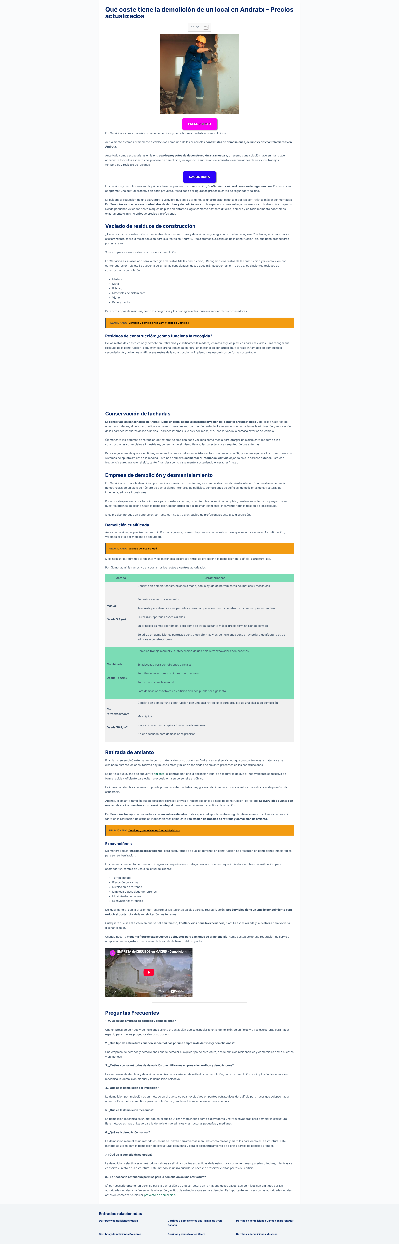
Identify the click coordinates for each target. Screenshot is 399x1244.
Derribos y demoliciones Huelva (118, 1220)
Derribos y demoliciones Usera (186, 1234)
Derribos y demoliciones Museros (256, 1234)
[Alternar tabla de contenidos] (204, 27)
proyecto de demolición (159, 1195)
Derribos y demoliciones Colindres (120, 1234)
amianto (159, 773)
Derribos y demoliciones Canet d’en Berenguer (264, 1220)
